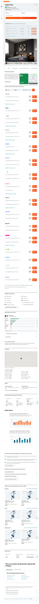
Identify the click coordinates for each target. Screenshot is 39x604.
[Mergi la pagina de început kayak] (6, 1)
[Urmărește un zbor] (1, 13)
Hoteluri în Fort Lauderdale (11, 575)
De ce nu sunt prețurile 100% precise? (12, 593)
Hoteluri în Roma (26, 598)
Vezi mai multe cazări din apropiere (32, 488)
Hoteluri (10, 598)
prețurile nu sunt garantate (28, 587)
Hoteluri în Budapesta (10, 576)
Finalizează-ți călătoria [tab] (17, 569)
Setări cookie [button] (7, 288)
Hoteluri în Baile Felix (24, 577)
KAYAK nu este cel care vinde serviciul (12, 590)
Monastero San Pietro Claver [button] (9, 501)
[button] (2, 1)
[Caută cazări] (1, 6)
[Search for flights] (1, 4)
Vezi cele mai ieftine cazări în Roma (32, 508)
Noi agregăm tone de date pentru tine (12, 592)
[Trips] (1, 16)
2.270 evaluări (13, 7)
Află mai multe (30, 285)
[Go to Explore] (1, 11)
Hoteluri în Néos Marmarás (25, 576)
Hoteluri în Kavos (23, 575)
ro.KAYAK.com (6, 598)
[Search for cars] (1, 8)
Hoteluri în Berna (9, 577)
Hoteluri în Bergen (24, 579)
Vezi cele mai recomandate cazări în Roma (31, 527)
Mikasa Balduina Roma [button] (25, 501)
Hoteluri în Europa (15, 598)
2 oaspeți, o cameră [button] (9, 15)
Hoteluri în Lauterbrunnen (10, 579)
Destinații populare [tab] (9, 569)
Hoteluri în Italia (20, 598)
